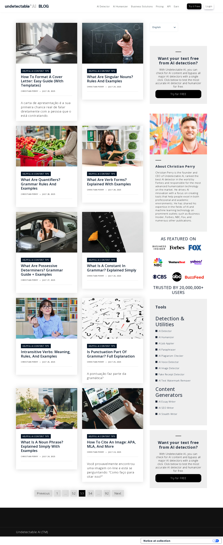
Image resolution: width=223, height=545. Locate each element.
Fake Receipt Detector (171, 374)
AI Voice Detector (169, 362)
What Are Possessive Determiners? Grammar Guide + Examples (42, 270)
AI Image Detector (169, 368)
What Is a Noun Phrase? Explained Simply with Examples (42, 446)
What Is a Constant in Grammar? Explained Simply (111, 267)
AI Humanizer (120, 6)
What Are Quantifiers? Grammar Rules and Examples (40, 184)
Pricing (160, 6)
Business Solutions (142, 6)
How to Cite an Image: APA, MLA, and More (111, 444)
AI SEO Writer (166, 407)
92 (107, 493)
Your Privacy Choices (193, 540)
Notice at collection (156, 540)
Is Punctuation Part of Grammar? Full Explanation (111, 353)
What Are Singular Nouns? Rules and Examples (110, 78)
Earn (176, 6)
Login (209, 6)
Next (117, 493)
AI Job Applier (166, 343)
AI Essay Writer (167, 401)
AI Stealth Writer (168, 414)
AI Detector (103, 6)
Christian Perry (29, 91)
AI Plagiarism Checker (171, 355)
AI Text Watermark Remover (175, 380)
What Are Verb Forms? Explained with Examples (109, 181)
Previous (43, 493)
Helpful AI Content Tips (36, 71)
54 (90, 493)
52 (74, 493)
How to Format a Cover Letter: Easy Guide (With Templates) (42, 81)
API (169, 6)
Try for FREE (178, 94)
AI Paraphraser (167, 349)
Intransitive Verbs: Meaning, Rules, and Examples (46, 353)
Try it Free (194, 6)
